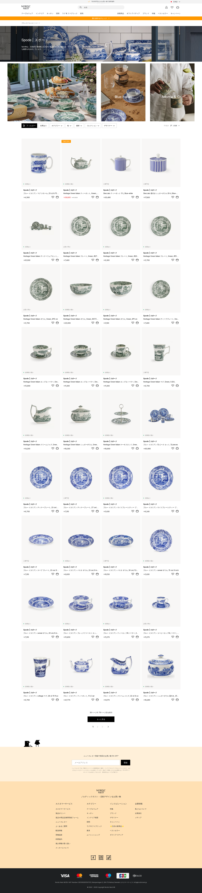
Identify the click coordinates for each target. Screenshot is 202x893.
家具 (81, 13)
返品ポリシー (60, 813)
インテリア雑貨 (92, 818)
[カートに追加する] (57, 197)
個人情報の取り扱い (63, 844)
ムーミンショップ (93, 835)
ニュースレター (61, 822)
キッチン (50, 13)
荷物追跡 (59, 835)
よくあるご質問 (61, 826)
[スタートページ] (26, 7)
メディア (138, 818)
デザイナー (108, 126)
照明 (57, 13)
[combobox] (175, 2)
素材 (77, 126)
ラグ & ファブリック (69, 13)
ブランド (146, 13)
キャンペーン (175, 13)
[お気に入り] (172, 7)
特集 (153, 13)
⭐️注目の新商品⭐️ (117, 826)
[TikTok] (109, 857)
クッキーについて (62, 848)
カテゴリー (56, 126)
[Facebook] (93, 857)
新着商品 (120, 13)
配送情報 (59, 831)
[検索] (81, 7)
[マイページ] (166, 7)
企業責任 (138, 813)
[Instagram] (101, 857)
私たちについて (140, 809)
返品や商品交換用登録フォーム (67, 818)
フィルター (31, 125)
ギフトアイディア (133, 13)
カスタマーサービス (63, 809)
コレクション (92, 126)
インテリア (40, 13)
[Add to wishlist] (53, 197)
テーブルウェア (27, 13)
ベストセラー (163, 13)
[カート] (177, 7)
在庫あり (43, 126)
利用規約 (59, 839)
